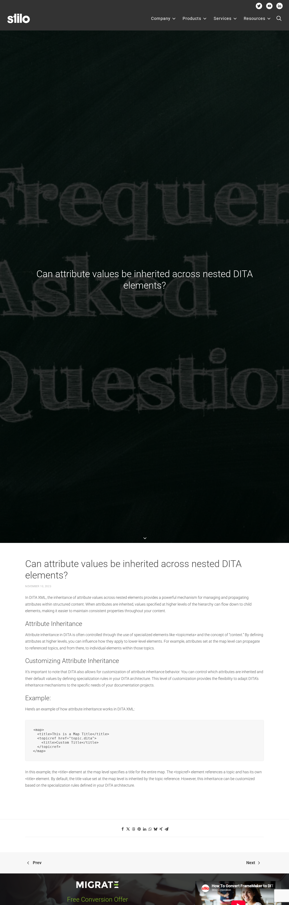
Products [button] (192, 18)
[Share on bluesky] (155, 829)
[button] (279, 18)
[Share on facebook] (122, 829)
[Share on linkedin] (144, 829)
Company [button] (160, 18)
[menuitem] (163, 18)
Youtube (269, 6)
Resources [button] (254, 18)
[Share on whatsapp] (150, 829)
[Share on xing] (161, 829)
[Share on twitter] (128, 829)
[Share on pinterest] (139, 829)
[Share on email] (166, 829)
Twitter (259, 6)
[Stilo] (18, 18)
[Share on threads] (133, 829)
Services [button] (222, 18)
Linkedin (279, 6)
